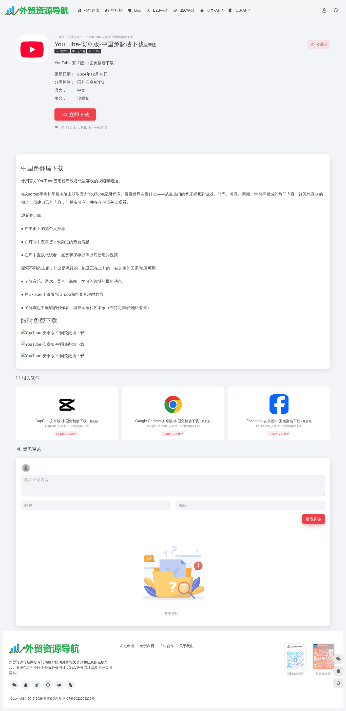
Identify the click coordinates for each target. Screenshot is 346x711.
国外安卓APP (76, 36)
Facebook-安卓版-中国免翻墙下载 (279, 420)
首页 (61, 36)
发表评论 (313, 519)
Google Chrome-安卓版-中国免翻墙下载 (172, 420)
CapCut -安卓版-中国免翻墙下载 (66, 420)
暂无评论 (32, 449)
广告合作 (167, 645)
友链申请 (127, 645)
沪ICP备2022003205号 (78, 698)
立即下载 (79, 114)
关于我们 (186, 645)
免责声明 (147, 645)
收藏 (321, 44)
